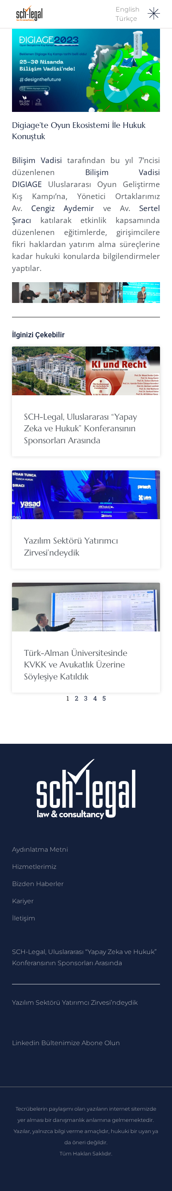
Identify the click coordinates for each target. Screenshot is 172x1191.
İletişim (23, 918)
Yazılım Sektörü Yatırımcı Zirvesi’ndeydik (75, 1002)
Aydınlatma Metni (40, 849)
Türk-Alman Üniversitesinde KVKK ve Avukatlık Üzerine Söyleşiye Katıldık (75, 665)
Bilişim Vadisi (37, 160)
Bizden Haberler (38, 884)
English (128, 9)
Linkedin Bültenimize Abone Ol (61, 1043)
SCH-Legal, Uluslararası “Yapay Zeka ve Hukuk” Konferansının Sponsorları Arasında (80, 429)
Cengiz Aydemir (62, 208)
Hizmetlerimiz (34, 866)
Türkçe (126, 18)
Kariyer (23, 901)
